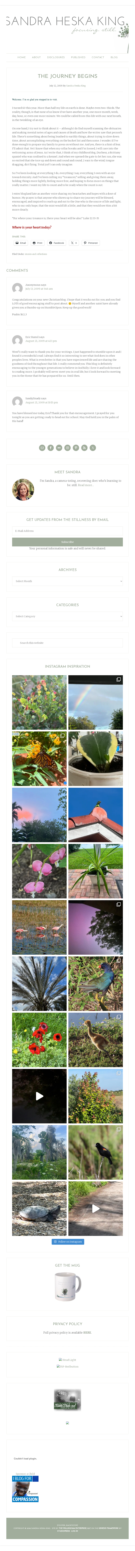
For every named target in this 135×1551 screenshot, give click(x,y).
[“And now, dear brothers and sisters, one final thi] (39, 702)
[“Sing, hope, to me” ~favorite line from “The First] (39, 1040)
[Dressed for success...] (95, 983)
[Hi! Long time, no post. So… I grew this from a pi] (95, 871)
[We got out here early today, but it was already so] (39, 927)
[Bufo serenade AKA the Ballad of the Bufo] (39, 1096)
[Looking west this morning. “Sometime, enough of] (39, 815)
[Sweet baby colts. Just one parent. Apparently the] (95, 1040)
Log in (74, 1531)
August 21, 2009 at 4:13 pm (41, 341)
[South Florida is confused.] (95, 1096)
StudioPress (63, 1531)
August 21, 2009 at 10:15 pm (41, 402)
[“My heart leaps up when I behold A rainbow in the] (95, 702)
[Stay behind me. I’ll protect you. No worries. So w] (95, 1208)
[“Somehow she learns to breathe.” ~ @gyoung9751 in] (39, 1152)
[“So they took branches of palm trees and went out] (39, 983)
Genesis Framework (108, 1528)
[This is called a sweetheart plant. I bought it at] (95, 758)
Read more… (86, 485)
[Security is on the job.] (95, 815)
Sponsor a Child (25, 1473)
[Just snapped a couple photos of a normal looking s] (95, 927)
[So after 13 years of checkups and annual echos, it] (39, 871)
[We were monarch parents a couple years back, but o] (39, 758)
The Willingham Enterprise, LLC (75, 1528)
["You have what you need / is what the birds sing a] (95, 1152)
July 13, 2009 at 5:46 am (39, 288)
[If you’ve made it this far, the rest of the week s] (39, 1208)
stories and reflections (36, 254)
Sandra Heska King (67, 32)
